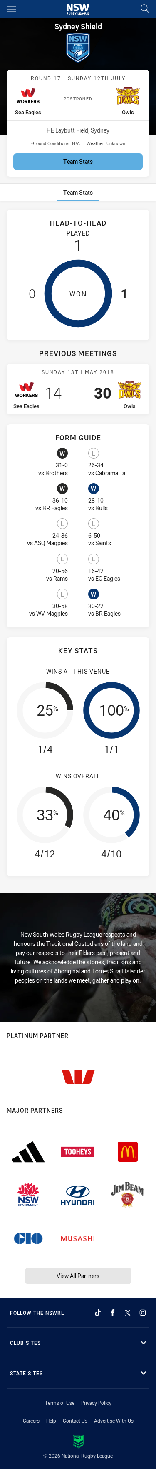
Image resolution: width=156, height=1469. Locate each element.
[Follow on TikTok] (97, 1312)
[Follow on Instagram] (142, 1312)
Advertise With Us (114, 1420)
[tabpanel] (78, 548)
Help (51, 1420)
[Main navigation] (11, 9)
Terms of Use (59, 1402)
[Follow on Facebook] (112, 1312)
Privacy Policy (96, 1402)
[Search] (144, 9)
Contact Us (75, 1420)
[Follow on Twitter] (127, 1312)
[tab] (78, 192)
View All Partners (78, 1276)
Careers (31, 1420)
